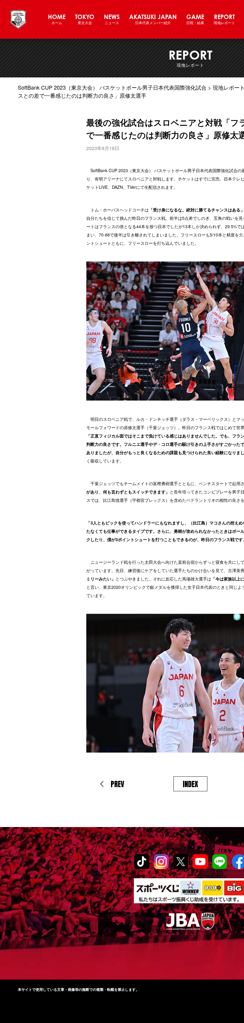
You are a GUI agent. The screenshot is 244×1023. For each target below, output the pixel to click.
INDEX (190, 784)
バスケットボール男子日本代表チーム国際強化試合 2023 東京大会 (18, 19)
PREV (117, 784)
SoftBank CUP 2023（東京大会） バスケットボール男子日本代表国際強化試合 (112, 87)
